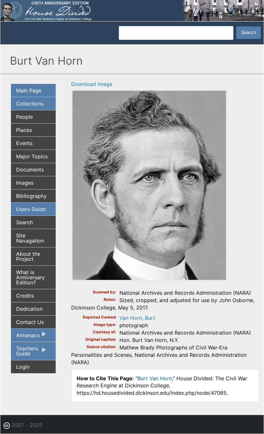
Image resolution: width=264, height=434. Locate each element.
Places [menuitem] (24, 130)
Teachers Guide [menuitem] (24, 352)
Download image (91, 84)
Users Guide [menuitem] (31, 209)
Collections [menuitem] (29, 103)
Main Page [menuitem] (29, 90)
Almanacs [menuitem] (25, 337)
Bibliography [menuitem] (31, 196)
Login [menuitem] (23, 367)
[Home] (132, 10)
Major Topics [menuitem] (32, 156)
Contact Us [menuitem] (30, 322)
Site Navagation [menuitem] (30, 238)
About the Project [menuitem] (28, 256)
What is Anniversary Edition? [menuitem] (30, 277)
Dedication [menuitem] (29, 309)
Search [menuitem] (24, 222)
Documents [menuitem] (30, 169)
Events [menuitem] (24, 143)
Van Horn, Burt (137, 318)
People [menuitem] (24, 117)
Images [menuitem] (24, 183)
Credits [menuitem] (25, 295)
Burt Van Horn (154, 378)
